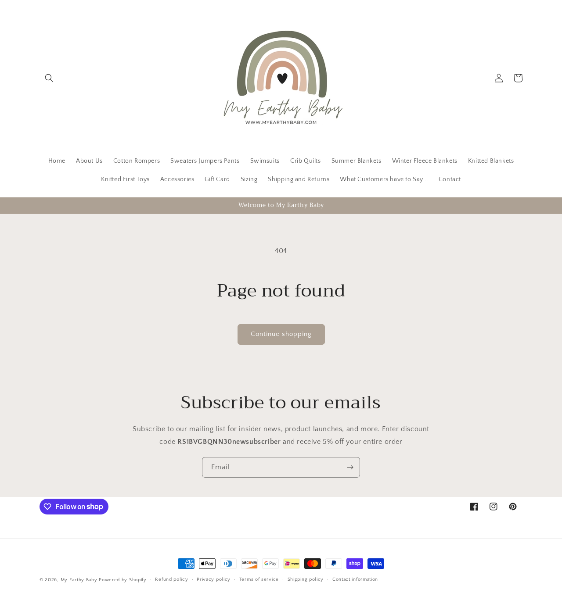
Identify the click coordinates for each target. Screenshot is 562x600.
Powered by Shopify (123, 579)
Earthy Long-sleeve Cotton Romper (264, 589)
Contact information (355, 579)
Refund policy (171, 579)
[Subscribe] (350, 467)
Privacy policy (214, 579)
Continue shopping (281, 334)
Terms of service (259, 579)
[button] (49, 78)
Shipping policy (306, 579)
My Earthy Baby (79, 579)
